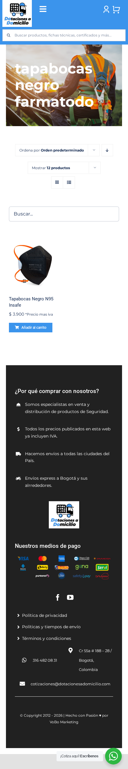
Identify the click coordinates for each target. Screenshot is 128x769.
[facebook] (57, 597)
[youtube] (70, 597)
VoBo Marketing (64, 722)
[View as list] (69, 182)
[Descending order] (107, 150)
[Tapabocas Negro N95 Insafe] (33, 264)
